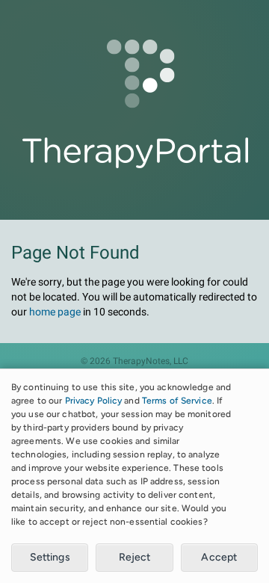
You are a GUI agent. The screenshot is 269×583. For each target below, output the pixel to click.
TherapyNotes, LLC (150, 361)
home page (55, 312)
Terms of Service (177, 400)
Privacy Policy (94, 400)
